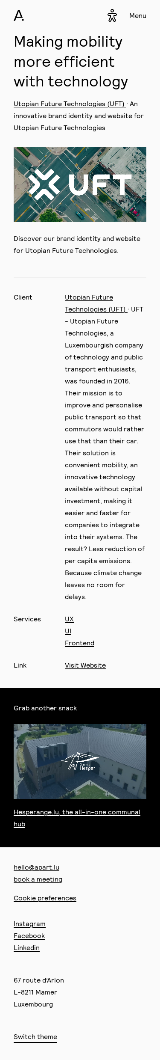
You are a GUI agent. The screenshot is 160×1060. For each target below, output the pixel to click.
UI (68, 630)
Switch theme (35, 1036)
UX (69, 619)
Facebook (29, 935)
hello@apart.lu (36, 867)
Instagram (30, 923)
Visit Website (85, 665)
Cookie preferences (45, 898)
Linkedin (27, 947)
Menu (137, 15)
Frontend (79, 642)
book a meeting (38, 879)
